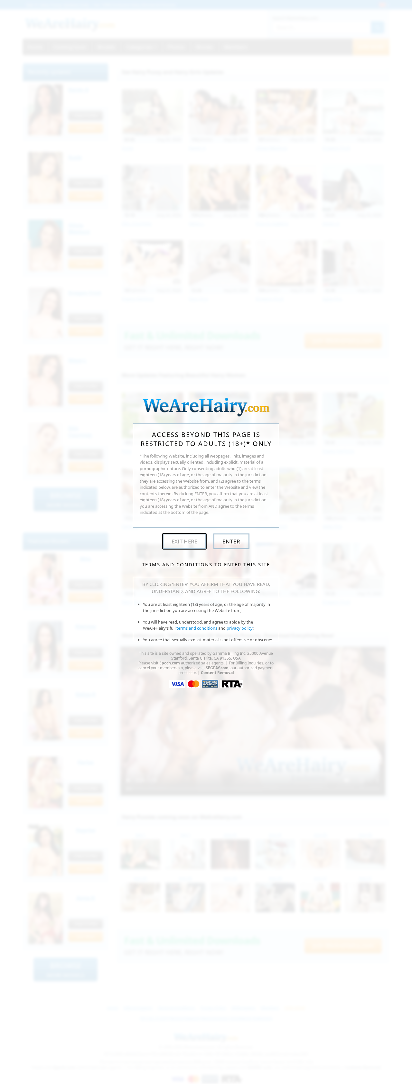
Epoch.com (169, 663)
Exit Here (184, 541)
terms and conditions (196, 628)
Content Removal (217, 672)
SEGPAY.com (217, 667)
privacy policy (240, 628)
